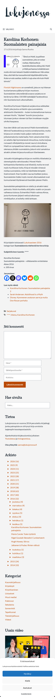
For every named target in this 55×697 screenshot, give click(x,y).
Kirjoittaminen (11, 589)
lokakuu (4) (17, 509)
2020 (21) (14, 483)
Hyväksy (27, 674)
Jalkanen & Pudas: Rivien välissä (25, 545)
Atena (13, 315)
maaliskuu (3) (18, 557)
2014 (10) (14, 565)
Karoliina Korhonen (26, 315)
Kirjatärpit (9, 586)
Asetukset (27, 688)
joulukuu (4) (17, 502)
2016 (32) (14, 498)
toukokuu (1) (18, 549)
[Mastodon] (18, 278)
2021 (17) (14, 480)
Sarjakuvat (11, 311)
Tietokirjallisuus (12, 616)
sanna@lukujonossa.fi (27, 445)
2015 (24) (14, 561)
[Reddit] (30, 278)
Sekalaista (9, 604)
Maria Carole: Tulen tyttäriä (23, 534)
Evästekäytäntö (26, 694)
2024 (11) (14, 469)
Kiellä (27, 681)
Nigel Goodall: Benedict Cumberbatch (28, 538)
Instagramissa (24, 438)
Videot (8, 619)
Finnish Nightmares (12, 87)
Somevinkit (10, 608)
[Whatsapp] (36, 278)
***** (8, 315)
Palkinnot (9, 601)
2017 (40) (14, 495)
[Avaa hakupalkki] (51, 29)
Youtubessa (10, 438)
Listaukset (9, 593)
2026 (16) (14, 461)
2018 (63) (14, 491)
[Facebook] (6, 278)
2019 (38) (14, 487)
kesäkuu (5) (17, 524)
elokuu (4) (16, 516)
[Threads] (12, 278)
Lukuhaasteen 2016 (32, 242)
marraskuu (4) (18, 505)
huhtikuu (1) (17, 553)
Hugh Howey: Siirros (20, 541)
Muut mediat (11, 597)
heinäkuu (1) (17, 520)
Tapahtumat (10, 612)
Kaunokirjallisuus (12, 582)
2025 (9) (14, 465)
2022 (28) (14, 476)
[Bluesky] (24, 278)
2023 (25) (14, 472)
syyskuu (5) (17, 513)
